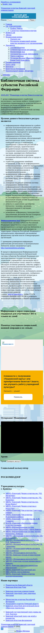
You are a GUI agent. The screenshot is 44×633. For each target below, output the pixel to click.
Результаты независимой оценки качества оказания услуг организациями (26, 42)
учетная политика (17, 47)
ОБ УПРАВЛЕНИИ (13, 26)
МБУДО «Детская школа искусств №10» (22, 559)
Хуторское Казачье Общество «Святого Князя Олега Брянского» (26, 59)
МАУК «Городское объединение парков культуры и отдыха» (22, 524)
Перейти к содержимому (11, 2)
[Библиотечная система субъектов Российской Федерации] (5, 75)
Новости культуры (35, 95)
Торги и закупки (17, 56)
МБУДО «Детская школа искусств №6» (21, 553)
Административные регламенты (23, 50)
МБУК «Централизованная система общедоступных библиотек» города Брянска (23, 528)
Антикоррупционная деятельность (24, 54)
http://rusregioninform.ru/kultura (13, 248)
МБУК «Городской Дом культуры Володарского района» (19, 516)
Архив (3, 461)
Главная (9, 24)
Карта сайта (10, 64)
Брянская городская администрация (20, 591)
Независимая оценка (14, 37)
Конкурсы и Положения (15, 69)
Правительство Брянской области (19, 585)
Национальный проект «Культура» (19, 71)
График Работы (16, 28)
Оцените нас (15, 39)
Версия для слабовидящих (20, 16)
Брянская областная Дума (16, 587)
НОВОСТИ (10, 33)
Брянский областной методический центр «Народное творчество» (22, 607)
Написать (18, 397)
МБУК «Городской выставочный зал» (21, 570)
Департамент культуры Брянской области (22, 604)
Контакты (9, 67)
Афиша (8, 35)
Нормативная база (17, 52)
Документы (10, 45)
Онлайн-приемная (13, 62)
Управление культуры (18, 95)
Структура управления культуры (23, 31)
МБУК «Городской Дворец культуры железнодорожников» (20, 575)
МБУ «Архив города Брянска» (18, 572)
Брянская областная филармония (19, 620)
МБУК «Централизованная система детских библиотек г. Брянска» (23, 533)
